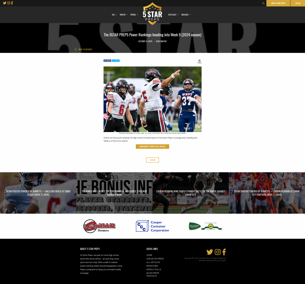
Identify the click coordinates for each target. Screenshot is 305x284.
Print (200, 63)
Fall (113, 14)
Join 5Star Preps (155, 259)
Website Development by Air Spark (212, 260)
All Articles (153, 262)
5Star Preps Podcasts (152, 274)
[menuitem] (114, 14)
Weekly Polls (153, 269)
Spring (133, 14)
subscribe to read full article (152, 146)
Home (149, 255)
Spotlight (172, 14)
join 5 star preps (278, 3)
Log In (297, 3)
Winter (122, 14)
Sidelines (184, 14)
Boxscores (152, 266)
